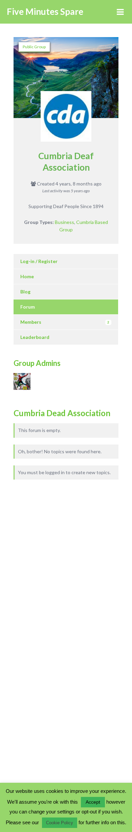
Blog (25, 291)
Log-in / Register (39, 261)
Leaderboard (34, 337)
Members (64, 322)
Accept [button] (93, 802)
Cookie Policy (59, 822)
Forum (27, 307)
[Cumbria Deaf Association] (66, 119)
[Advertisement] (54, 550)
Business (64, 222)
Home (27, 276)
